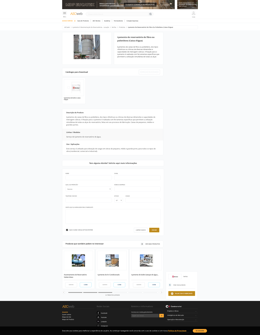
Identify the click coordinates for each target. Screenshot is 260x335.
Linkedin (104, 322)
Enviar (154, 230)
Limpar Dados (141, 230)
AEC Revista (96, 21)
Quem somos (66, 314)
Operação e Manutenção (175, 319)
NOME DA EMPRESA (119, 185)
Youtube (104, 317)
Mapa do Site (66, 317)
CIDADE (127, 196)
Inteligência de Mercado (175, 315)
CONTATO (71, 284)
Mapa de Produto (68, 319)
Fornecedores (118, 21)
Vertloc (114, 27)
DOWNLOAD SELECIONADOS (149, 72)
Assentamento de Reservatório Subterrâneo (75, 276)
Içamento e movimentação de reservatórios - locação (91, 27)
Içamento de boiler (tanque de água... (144, 275)
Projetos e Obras (173, 311)
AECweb (67, 27)
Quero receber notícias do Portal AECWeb (81, 230)
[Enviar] (161, 315)
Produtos (122, 27)
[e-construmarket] (174, 306)
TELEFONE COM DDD (71, 196)
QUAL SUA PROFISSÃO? (72, 185)
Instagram (104, 326)
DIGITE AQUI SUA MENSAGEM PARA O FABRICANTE (79, 207)
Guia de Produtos (83, 21)
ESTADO (116, 196)
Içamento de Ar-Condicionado (109, 275)
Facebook (104, 313)
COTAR (86, 285)
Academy (107, 21)
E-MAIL (116, 173)
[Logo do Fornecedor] (175, 276)
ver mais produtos (152, 244)
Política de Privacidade (177, 331)
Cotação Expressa (132, 21)
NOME (67, 173)
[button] (63, 292)
